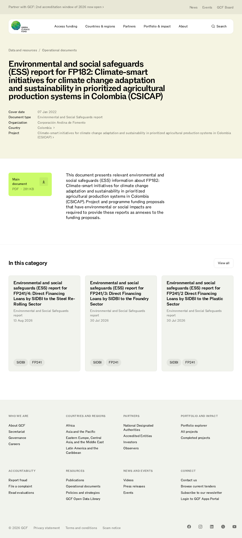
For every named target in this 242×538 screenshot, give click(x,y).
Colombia (45, 128)
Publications (75, 480)
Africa (70, 426)
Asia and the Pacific (80, 432)
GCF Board (225, 7)
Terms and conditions (81, 528)
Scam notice (112, 528)
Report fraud (18, 480)
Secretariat (17, 432)
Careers (14, 444)
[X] (223, 527)
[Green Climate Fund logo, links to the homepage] (24, 26)
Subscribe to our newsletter (201, 493)
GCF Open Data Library (83, 499)
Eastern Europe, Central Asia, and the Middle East (85, 440)
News (194, 7)
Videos (128, 480)
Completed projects (195, 438)
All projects (189, 432)
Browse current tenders (198, 486)
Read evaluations (21, 493)
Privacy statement (47, 528)
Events (207, 7)
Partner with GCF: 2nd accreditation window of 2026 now (55, 7)
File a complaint (20, 486)
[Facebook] (189, 527)
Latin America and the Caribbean (82, 450)
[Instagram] (200, 527)
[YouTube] (234, 527)
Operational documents (59, 50)
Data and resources (23, 50)
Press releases (134, 486)
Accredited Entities (137, 436)
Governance (17, 438)
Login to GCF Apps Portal (200, 499)
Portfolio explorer (194, 426)
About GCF (17, 426)
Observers (131, 448)
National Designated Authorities (138, 428)
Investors (130, 442)
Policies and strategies (83, 493)
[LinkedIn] (212, 527)
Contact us (189, 480)
